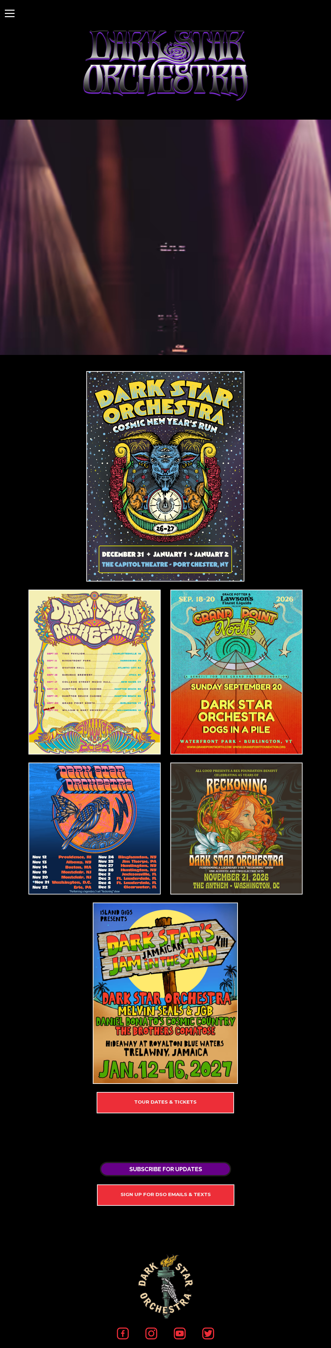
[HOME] (165, 476)
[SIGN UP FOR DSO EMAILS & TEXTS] (166, 1195)
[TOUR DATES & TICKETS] (165, 1103)
